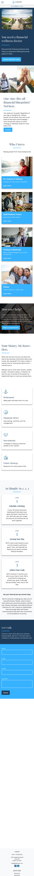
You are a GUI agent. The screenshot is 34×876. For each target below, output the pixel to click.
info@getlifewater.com (17, 863)
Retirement (17, 873)
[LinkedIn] (18, 866)
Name (4, 648)
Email (3, 659)
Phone (4, 669)
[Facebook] (15, 866)
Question (5, 679)
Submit (5, 693)
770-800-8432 (18, 854)
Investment (17, 875)
